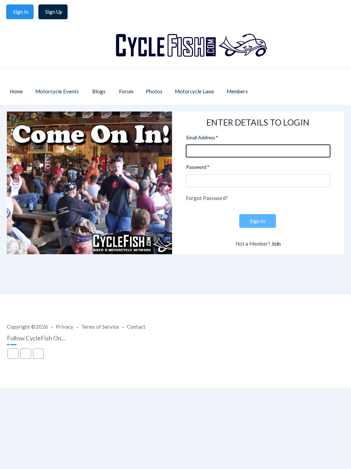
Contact (136, 327)
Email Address (200, 137)
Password (196, 167)
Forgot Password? (207, 198)
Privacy (64, 327)
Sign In (257, 221)
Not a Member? (258, 244)
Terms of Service (100, 327)
